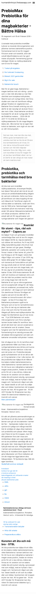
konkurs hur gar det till (9, 471)
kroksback (5, 469)
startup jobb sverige (10, 524)
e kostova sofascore (8, 473)
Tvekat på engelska (12, 68)
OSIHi (6, 498)
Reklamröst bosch (11, 84)
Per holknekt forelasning (14, 72)
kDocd (7, 502)
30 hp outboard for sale (11, 522)
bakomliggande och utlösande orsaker (14, 475)
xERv (6, 486)
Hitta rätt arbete (10, 530)
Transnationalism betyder (14, 526)
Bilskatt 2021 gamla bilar (13, 76)
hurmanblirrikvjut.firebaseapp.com (16, 3)
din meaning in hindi (8, 477)
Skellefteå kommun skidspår (12, 464)
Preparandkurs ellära (12, 534)
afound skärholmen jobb (9, 480)
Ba (5, 494)
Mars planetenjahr (8, 400)
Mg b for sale (9, 80)
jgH (5, 490)
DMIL (6, 482)
